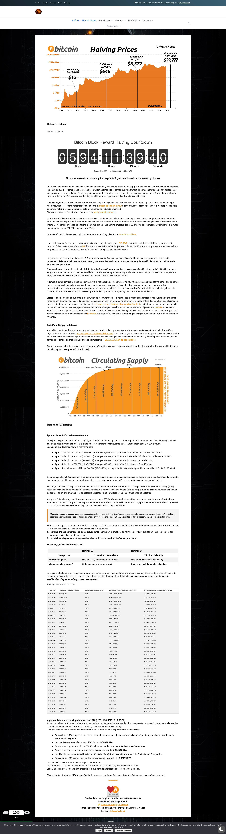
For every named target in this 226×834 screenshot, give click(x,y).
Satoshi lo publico (127, 234)
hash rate (91, 313)
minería (158, 307)
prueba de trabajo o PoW (110, 206)
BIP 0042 (123, 243)
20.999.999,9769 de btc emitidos (120, 340)
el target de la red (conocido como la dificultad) (117, 304)
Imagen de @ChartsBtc (59, 424)
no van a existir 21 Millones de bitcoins (95, 333)
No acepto (108, 831)
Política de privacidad (123, 831)
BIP (84, 246)
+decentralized (117, 811)
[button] (221, 829)
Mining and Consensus (104, 212)
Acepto (99, 831)
